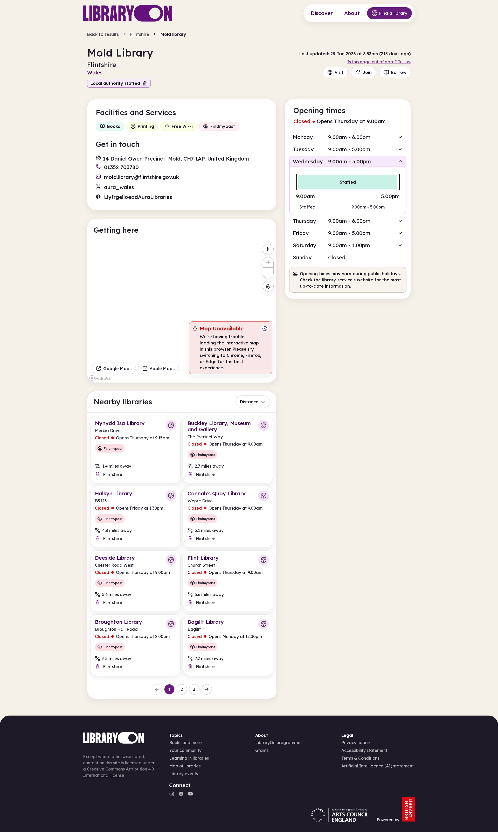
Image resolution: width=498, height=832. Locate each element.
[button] (348, 137)
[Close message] (265, 328)
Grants (261, 750)
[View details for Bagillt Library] (228, 645)
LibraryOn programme (277, 742)
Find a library (393, 13)
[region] (181, 312)
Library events (183, 773)
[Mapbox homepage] (100, 378)
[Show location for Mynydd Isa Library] (171, 425)
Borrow (398, 72)
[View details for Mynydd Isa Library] (135, 449)
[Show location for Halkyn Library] (171, 495)
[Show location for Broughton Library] (171, 624)
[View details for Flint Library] (228, 581)
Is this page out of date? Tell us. (379, 61)
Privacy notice (355, 742)
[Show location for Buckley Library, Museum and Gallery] (263, 425)
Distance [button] (249, 401)
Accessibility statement (364, 750)
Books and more (185, 742)
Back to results (103, 34)
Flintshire (139, 34)
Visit (339, 72)
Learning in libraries (189, 758)
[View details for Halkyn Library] (135, 516)
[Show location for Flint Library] (263, 560)
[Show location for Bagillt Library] (263, 624)
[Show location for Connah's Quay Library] (263, 495)
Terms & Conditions (360, 758)
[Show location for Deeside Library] (171, 560)
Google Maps (117, 368)
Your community (185, 750)
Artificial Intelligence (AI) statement (377, 765)
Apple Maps (162, 368)
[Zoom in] (268, 262)
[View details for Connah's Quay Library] (228, 516)
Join (367, 72)
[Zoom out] (268, 273)
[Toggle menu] (268, 249)
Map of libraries (184, 765)
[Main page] (127, 13)
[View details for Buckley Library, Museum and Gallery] (228, 449)
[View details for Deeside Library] (135, 581)
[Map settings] (268, 286)
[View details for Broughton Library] (135, 645)
